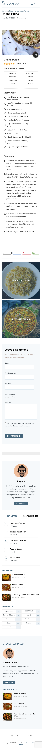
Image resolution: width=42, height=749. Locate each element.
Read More (21, 503)
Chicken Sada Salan (18, 532)
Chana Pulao (10, 14)
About (19, 735)
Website (8, 383)
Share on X (8, 253)
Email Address (10, 373)
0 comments (21, 18)
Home (11, 735)
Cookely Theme (31, 743)
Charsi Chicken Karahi (18, 540)
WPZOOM (21, 745)
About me (9, 682)
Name (7, 363)
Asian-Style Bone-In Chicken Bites (25, 595)
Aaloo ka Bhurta (18, 575)
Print (37, 253)
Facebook (18, 253)
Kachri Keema (17, 585)
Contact (29, 735)
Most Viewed (11, 516)
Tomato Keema (16, 549)
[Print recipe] (35, 55)
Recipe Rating (10, 394)
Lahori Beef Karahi (17, 523)
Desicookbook (10, 3)
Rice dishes (14, 11)
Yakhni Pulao (15, 558)
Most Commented (30, 516)
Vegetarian (24, 11)
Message (8, 402)
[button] (35, 4)
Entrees (5, 11)
